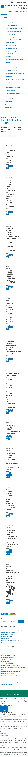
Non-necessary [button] (3, 743)
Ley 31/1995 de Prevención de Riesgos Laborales (12, 682)
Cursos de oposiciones (6, 684)
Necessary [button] (2, 731)
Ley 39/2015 (4, 661)
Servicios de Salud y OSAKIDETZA (9, 655)
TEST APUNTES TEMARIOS (7, 644)
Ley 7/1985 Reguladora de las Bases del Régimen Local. (14, 667)
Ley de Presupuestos (6, 642)
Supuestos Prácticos (6, 659)
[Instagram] (14, 614)
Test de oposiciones (7, 646)
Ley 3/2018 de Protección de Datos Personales (12, 677)
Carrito (5, 104)
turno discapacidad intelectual (8, 632)
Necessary (3, 733)
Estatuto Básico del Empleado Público (9, 671)
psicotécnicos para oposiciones (10, 651)
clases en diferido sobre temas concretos (10, 630)
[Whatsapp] (9, 614)
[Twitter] (5, 614)
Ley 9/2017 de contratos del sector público (11, 665)
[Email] (12, 614)
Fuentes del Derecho (6, 653)
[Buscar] (21, 621)
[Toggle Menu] (4, 14)
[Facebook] (2, 614)
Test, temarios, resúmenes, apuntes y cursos (16, 5)
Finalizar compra (8, 107)
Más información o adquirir (9, 437)
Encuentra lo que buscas (6, 618)
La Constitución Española (7, 657)
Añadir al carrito (9, 167)
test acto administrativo (8, 663)
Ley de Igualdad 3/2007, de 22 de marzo (10, 640)
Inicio (5, 17)
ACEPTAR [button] (10, 705)
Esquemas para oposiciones (7, 634)
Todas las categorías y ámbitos (11, 22)
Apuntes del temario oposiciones (10, 648)
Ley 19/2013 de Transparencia (8, 680)
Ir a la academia (7, 110)
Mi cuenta (6, 20)
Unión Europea (4, 638)
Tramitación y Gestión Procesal (8, 675)
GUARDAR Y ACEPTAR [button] (5, 756)
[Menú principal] (2, 6)
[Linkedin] (7, 614)
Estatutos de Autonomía (6, 636)
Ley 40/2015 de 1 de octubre (7, 673)
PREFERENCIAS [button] (3, 705)
